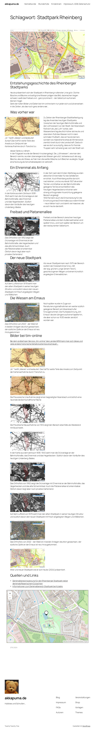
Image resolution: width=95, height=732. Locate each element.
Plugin (85, 641)
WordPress (86, 726)
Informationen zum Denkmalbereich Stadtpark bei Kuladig (38, 586)
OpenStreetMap (70, 641)
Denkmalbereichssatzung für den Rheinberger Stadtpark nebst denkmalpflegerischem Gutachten (40, 582)
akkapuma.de (12, 3)
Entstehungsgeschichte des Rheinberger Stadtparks (43, 85)
